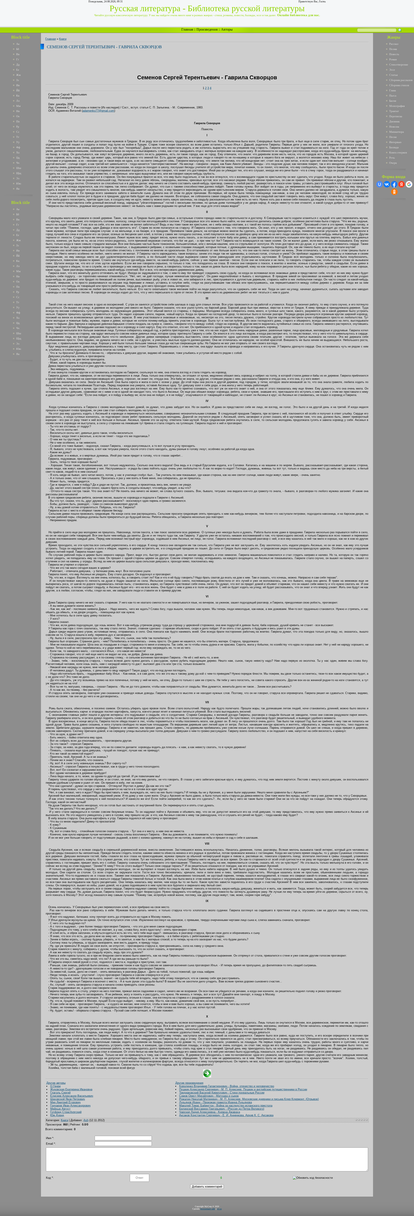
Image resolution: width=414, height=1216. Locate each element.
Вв (17, 54)
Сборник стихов (399, 85)
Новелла (394, 126)
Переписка (395, 116)
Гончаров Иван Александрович (70, 1105)
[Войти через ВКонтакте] (387, 184)
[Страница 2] (207, 1076)
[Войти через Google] (409, 184)
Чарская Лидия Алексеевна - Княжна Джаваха (209, 1112)
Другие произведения (189, 1083)
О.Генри (55, 1086)
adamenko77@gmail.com (98, 110)
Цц (18, 157)
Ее (17, 69)
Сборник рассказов (400, 80)
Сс (17, 131)
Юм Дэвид (57, 1115)
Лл (17, 100)
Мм (18, 106)
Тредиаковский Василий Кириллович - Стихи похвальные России (221, 1092)
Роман (393, 59)
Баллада (394, 147)
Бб (17, 49)
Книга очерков (398, 152)
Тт (17, 137)
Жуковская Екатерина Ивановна (71, 1089)
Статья (393, 75)
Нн (18, 111)
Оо (18, 116)
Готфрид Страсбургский (66, 1112)
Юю (18, 183)
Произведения (207, 29)
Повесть (394, 54)
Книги (62, 39)
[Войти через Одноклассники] (394, 192)
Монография (397, 106)
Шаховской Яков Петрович (67, 1099)
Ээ (17, 178)
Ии (18, 85)
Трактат (394, 111)
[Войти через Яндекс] (401, 184)
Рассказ (393, 43)
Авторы (227, 29)
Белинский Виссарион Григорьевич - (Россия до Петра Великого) (221, 1108)
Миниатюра (396, 131)
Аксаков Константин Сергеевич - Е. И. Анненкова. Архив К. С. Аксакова (226, 1115)
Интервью (395, 142)
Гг (17, 59)
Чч (17, 162)
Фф (18, 147)
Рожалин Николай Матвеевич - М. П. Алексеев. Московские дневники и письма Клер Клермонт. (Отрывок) (249, 1099)
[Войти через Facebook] (394, 184)
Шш (18, 168)
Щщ (18, 173)
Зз (17, 80)
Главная (187, 29)
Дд (18, 64)
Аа (17, 43)
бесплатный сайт (207, 1209)
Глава (392, 90)
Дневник (394, 121)
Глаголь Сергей (60, 1092)
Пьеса (392, 95)
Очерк (393, 162)
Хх (18, 152)
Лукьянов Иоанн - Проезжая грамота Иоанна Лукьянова (215, 1102)
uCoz (219, 1209)
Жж (18, 75)
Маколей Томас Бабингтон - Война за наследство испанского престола (225, 1105)
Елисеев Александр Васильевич (71, 1095)
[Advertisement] (23, 428)
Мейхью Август (60, 1108)
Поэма (393, 49)
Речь (392, 157)
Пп (18, 121)
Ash (85, 1120)
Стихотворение (398, 64)
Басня (392, 100)
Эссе (392, 69)
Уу (18, 142)
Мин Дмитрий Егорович (65, 1102)
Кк (17, 95)
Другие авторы (56, 1083)
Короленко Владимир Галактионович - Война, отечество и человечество (226, 1086)
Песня (393, 137)
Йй (18, 90)
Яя (17, 188)
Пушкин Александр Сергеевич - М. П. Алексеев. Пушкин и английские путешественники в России (243, 1089)
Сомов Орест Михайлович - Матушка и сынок (209, 1095)
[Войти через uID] (379, 184)
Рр (17, 126)
